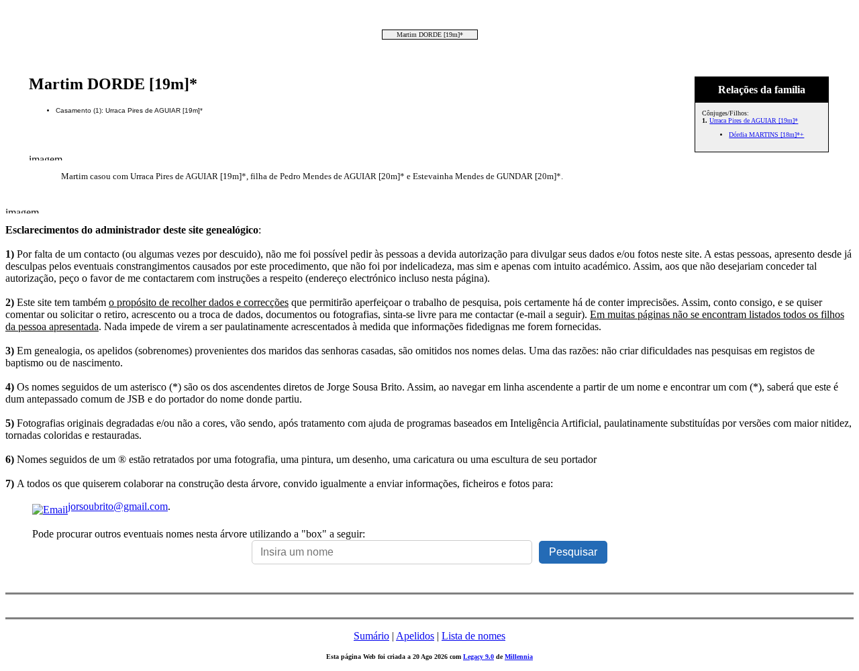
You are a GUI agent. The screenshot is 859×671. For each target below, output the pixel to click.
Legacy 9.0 (478, 656)
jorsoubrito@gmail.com (118, 506)
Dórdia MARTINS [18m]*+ (766, 134)
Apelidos (415, 635)
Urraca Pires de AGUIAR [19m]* (753, 120)
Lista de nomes (473, 635)
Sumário (371, 635)
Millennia (519, 656)
